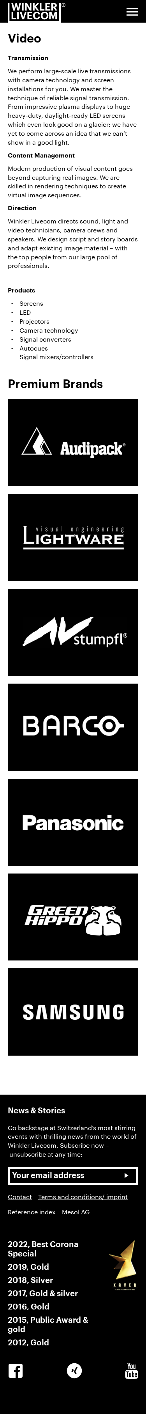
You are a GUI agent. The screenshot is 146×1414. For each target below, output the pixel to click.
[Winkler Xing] (74, 1371)
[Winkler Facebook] (15, 1371)
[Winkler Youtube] (131, 1371)
